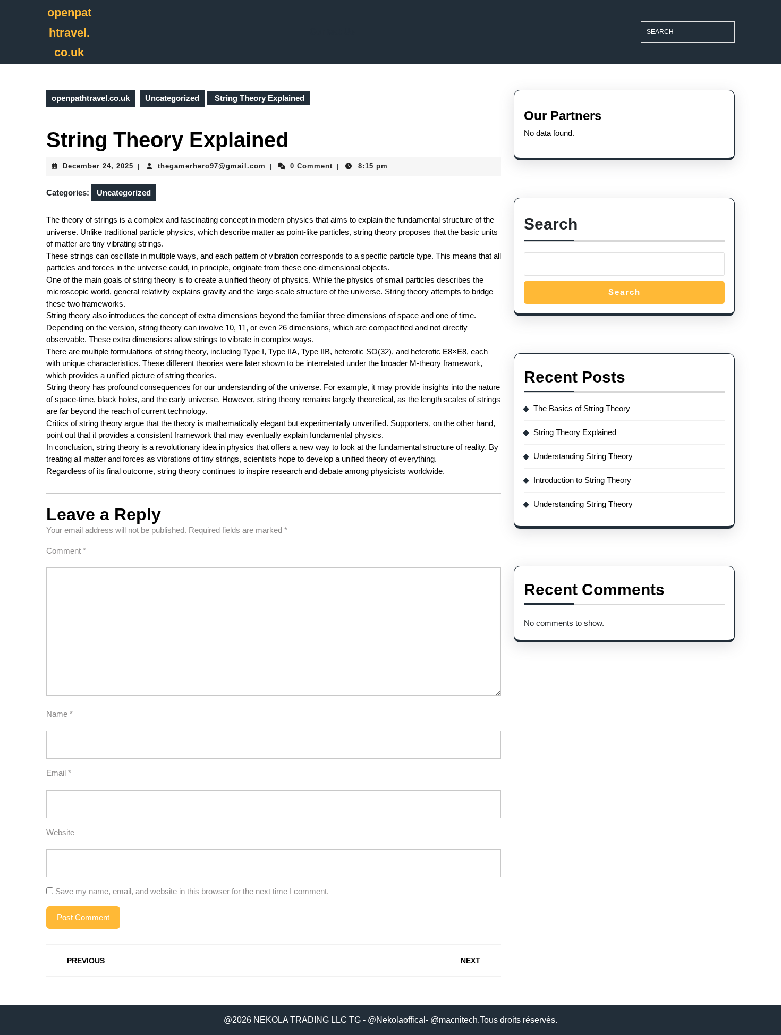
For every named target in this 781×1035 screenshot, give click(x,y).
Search (551, 224)
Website (60, 832)
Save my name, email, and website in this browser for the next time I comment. (192, 891)
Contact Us (332, 31)
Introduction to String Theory (582, 480)
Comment (66, 550)
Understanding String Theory (583, 456)
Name (59, 713)
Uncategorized (172, 98)
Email (58, 772)
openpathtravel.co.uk (69, 32)
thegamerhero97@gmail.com (212, 166)
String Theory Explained (574, 432)
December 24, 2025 (98, 166)
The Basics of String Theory (581, 408)
